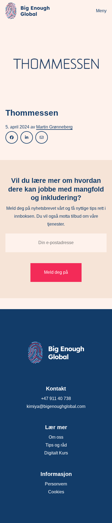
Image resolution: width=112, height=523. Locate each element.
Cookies (56, 492)
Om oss (56, 437)
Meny (101, 10)
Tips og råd (56, 445)
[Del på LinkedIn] (26, 137)
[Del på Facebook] (11, 137)
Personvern (56, 484)
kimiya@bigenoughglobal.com (56, 406)
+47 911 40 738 (56, 398)
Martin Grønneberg (54, 127)
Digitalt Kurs (56, 453)
